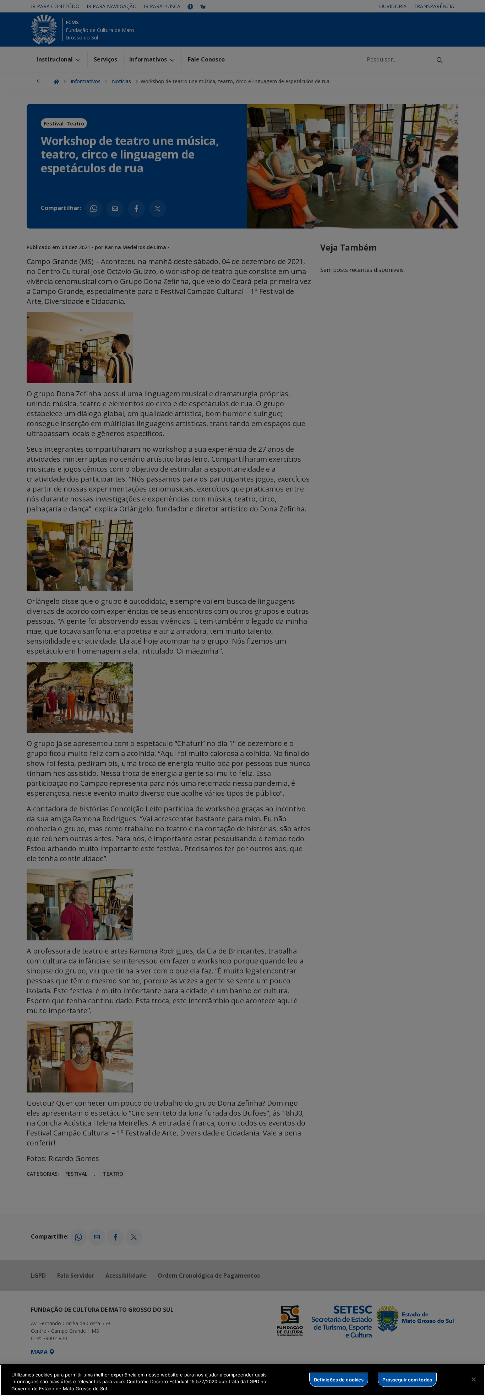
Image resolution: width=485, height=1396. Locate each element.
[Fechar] (473, 1379)
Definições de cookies (339, 1379)
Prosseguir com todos (407, 1379)
